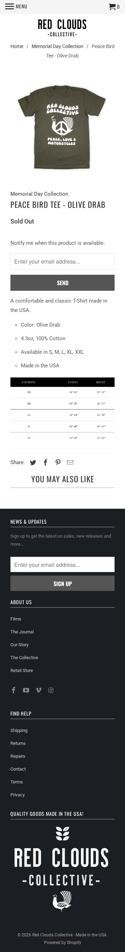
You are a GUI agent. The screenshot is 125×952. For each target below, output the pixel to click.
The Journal (22, 631)
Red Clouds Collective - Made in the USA (69, 935)
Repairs (17, 756)
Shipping (18, 730)
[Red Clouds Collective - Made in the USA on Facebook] (14, 690)
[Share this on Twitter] (32, 462)
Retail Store (21, 670)
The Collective (24, 657)
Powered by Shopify (62, 942)
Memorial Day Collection (57, 46)
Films (15, 619)
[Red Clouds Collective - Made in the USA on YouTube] (27, 690)
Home (16, 46)
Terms (16, 782)
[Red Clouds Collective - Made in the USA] (62, 28)
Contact (18, 769)
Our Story (19, 644)
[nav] (16, 7)
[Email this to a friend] (69, 462)
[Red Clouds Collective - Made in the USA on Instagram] (51, 690)
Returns (18, 743)
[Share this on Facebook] (44, 462)
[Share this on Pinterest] (56, 462)
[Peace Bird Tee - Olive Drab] (62, 127)
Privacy (17, 794)
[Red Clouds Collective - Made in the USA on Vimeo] (39, 690)
